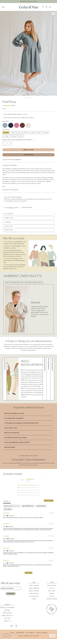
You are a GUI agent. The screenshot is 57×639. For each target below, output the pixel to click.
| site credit (29, 632)
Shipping (7, 610)
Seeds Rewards (7, 612)
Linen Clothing (34, 585)
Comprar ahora (28, 154)
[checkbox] (7, 509)
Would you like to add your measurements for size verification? (17, 139)
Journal (51, 593)
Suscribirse (10, 593)
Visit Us (52, 588)
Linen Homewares (34, 588)
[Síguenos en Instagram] (16, 626)
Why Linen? (51, 590)
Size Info (7, 618)
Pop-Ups (51, 596)
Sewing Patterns (34, 590)
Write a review (48, 500)
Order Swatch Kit (7, 615)
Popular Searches (41, 632)
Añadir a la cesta (28, 149)
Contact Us (7, 621)
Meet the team (51, 585)
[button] (28, 160)
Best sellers (34, 593)
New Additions (34, 596)
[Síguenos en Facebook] (11, 626)
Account (34, 598)
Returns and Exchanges (7, 607)
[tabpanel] (28, 540)
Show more (28, 572)
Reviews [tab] (7, 501)
